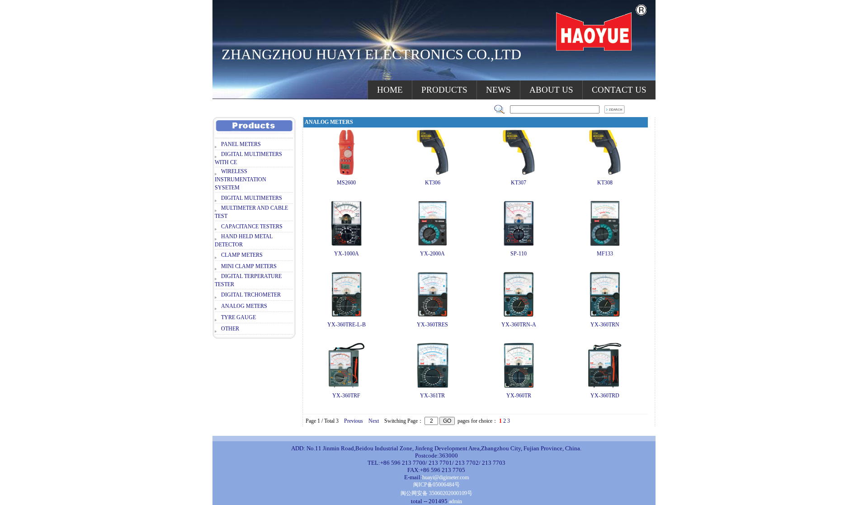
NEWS (498, 89)
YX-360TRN (604, 324)
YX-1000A (346, 253)
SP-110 (518, 253)
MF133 (605, 253)
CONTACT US (619, 89)
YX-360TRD (604, 395)
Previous (353, 421)
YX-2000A (432, 253)
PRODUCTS (444, 89)
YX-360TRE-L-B (346, 324)
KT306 (432, 182)
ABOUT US (551, 89)
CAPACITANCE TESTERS (252, 226)
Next (373, 421)
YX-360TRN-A (518, 324)
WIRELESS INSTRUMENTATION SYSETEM (240, 179)
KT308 (605, 182)
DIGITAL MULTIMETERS (251, 198)
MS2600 (346, 182)
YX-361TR (432, 395)
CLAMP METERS (242, 255)
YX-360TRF (346, 395)
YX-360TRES (432, 324)
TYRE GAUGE (238, 317)
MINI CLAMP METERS (249, 266)
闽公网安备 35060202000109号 (436, 493)
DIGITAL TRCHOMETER (251, 295)
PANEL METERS (241, 144)
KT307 (518, 182)
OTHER (230, 329)
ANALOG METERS (244, 306)
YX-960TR (518, 395)
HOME (390, 89)
